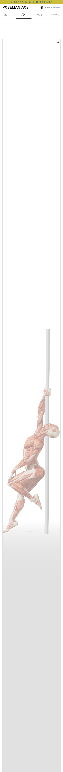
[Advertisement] (31, 28)
